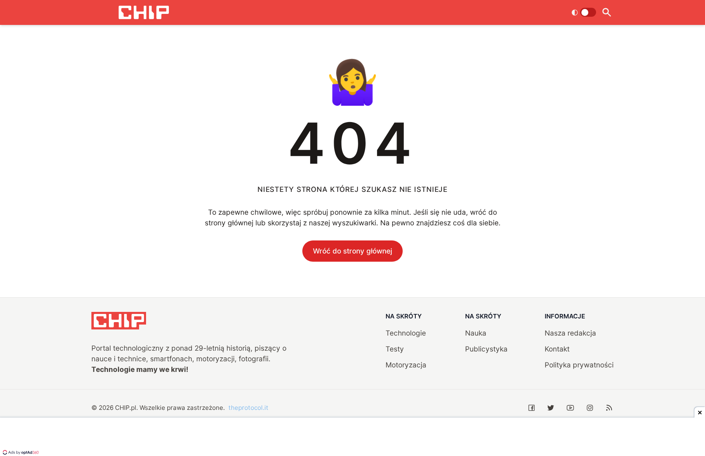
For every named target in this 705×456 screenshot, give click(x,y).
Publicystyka (486, 349)
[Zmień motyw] (583, 12)
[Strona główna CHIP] (143, 12)
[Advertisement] (352, 437)
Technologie (406, 333)
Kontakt (557, 349)
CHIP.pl (125, 408)
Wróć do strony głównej (352, 251)
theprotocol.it (248, 408)
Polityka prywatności (579, 364)
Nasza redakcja (570, 333)
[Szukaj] (606, 12)
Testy (395, 349)
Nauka (475, 333)
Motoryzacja (406, 364)
